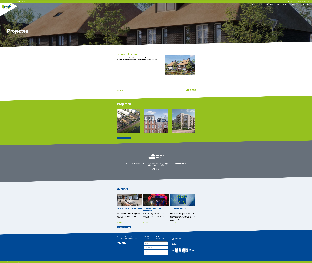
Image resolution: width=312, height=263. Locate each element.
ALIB (29, 262)
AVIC (32, 262)
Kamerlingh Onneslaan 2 (177, 238)
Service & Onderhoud (269, 4)
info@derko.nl (302, 1)
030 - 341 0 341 (175, 243)
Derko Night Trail (294, 4)
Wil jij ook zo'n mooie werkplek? (129, 208)
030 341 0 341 (291, 1)
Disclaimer (43, 262)
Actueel (302, 4)
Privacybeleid (37, 262)
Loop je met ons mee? (178, 208)
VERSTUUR (148, 257)
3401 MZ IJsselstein (176, 239)
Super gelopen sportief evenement (152, 209)
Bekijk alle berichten (124, 227)
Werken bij (285, 4)
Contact (308, 4)
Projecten (279, 4)
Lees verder (122, 129)
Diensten (260, 4)
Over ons (254, 4)
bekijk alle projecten (124, 138)
